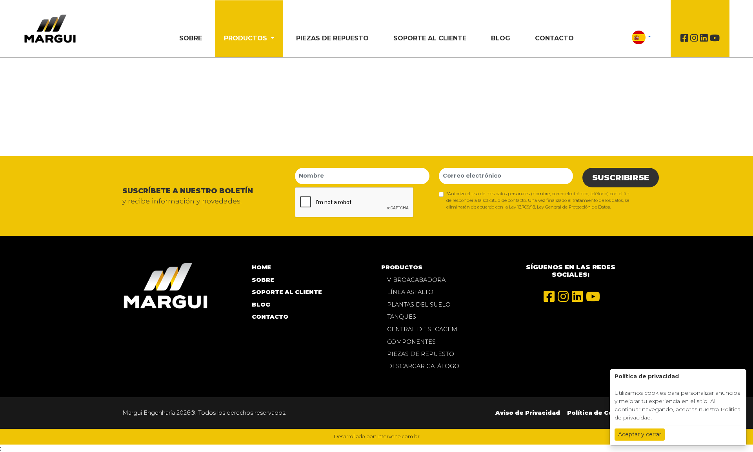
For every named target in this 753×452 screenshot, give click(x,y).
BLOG (500, 38)
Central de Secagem (422, 329)
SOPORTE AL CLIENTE (429, 38)
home (261, 267)
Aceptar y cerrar (639, 434)
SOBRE (190, 38)
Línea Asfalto (410, 292)
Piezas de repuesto (332, 38)
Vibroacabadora (416, 279)
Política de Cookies (599, 412)
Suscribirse (620, 177)
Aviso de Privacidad (527, 412)
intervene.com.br (398, 436)
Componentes (411, 341)
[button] (641, 37)
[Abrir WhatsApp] (733, 432)
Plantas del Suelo (419, 304)
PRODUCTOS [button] (246, 38)
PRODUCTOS (401, 267)
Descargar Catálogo (423, 366)
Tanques (401, 316)
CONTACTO (554, 38)
